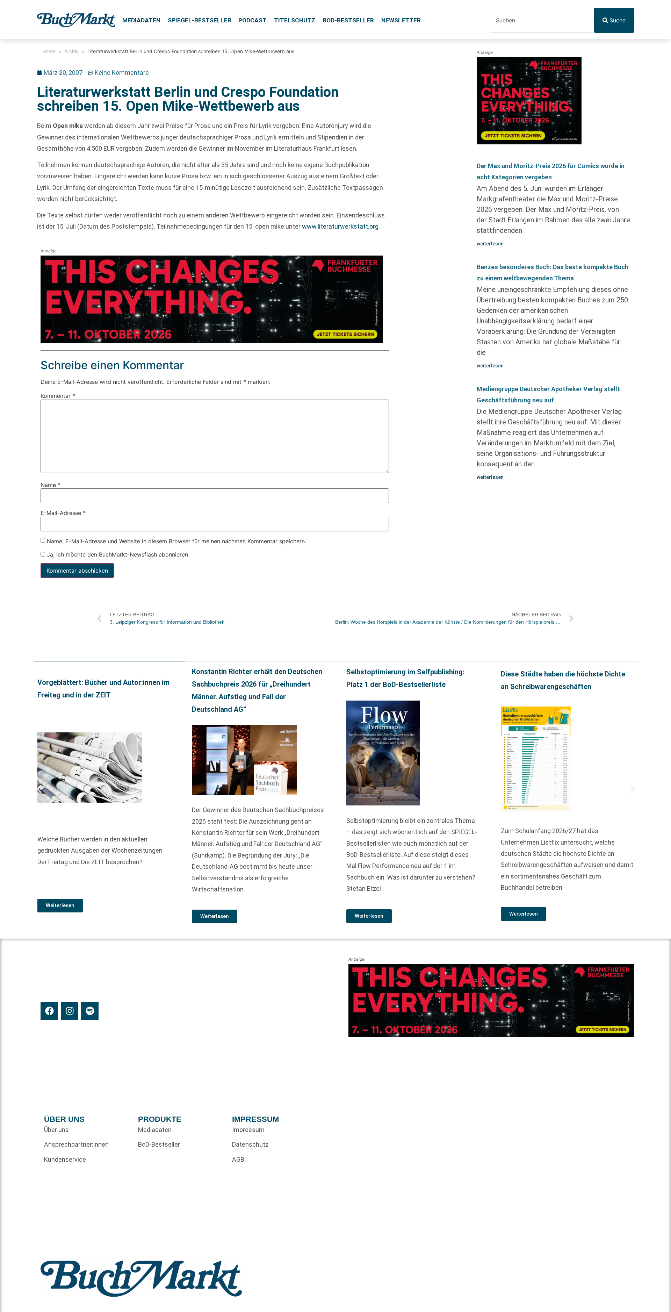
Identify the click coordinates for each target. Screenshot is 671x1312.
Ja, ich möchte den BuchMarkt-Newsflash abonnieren (116, 554)
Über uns (56, 1129)
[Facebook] (49, 1011)
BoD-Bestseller (348, 20)
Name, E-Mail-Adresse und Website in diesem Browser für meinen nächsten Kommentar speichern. (176, 541)
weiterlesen (490, 243)
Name (50, 485)
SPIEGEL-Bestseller (199, 20)
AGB (238, 1159)
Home (49, 51)
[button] (39, 789)
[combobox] (542, 20)
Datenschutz (250, 1144)
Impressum (248, 1129)
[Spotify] (90, 1011)
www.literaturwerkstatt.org (340, 226)
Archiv (71, 51)
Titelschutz (294, 20)
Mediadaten (141, 20)
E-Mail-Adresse (63, 513)
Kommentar (58, 396)
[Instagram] (69, 1011)
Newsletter (401, 20)
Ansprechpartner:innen (76, 1144)
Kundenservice (65, 1159)
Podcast (252, 20)
